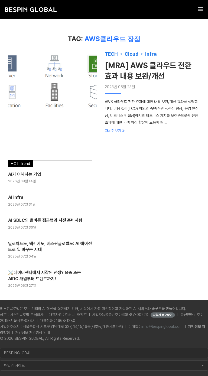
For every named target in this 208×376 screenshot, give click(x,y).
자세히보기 (113, 130)
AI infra (15, 197)
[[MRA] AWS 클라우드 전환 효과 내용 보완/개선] (52, 80)
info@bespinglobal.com (162, 326)
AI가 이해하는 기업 (24, 174)
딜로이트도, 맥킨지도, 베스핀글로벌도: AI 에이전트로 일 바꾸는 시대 (50, 246)
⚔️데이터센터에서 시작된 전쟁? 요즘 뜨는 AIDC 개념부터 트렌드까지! (44, 275)
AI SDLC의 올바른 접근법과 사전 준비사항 (45, 220)
